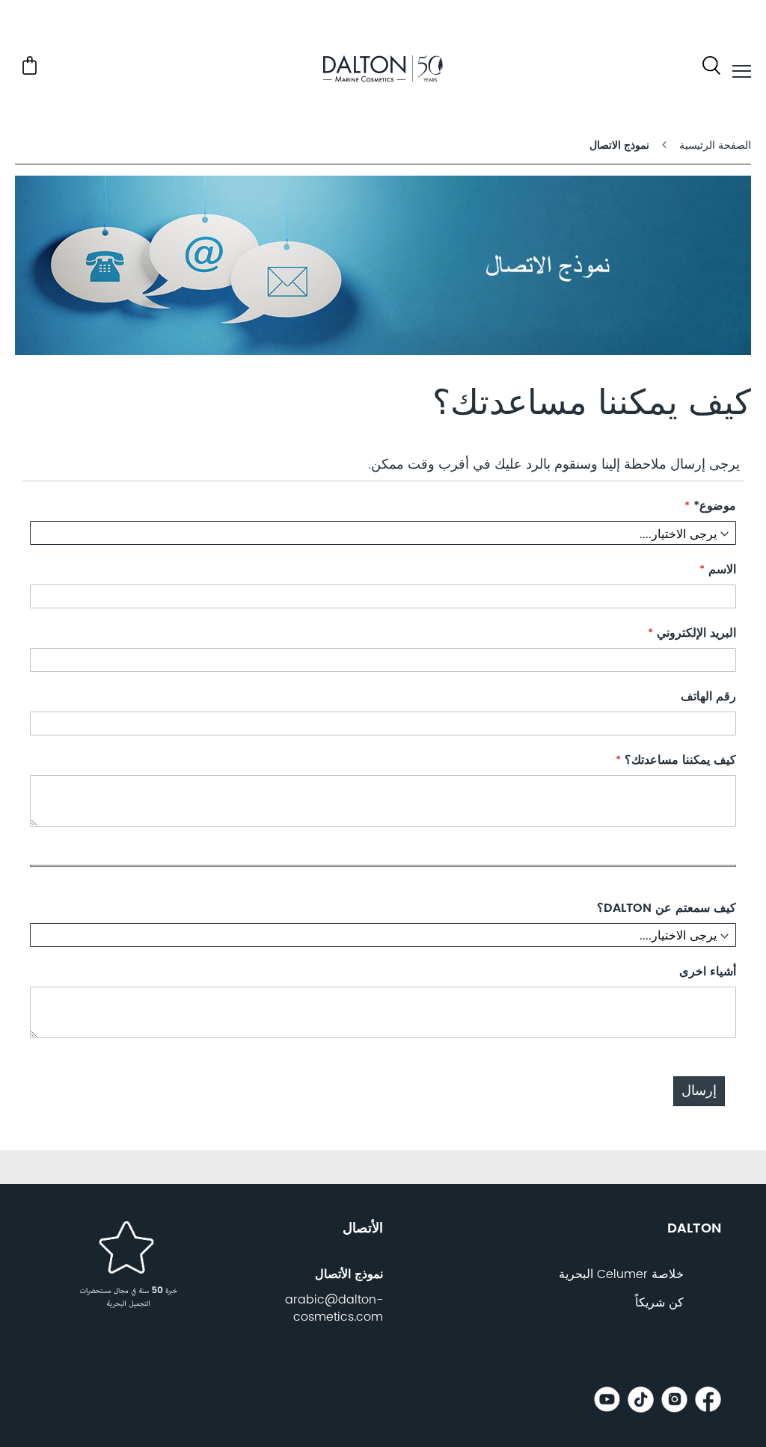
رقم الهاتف (708, 697)
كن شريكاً (659, 1302)
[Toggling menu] (741, 71)
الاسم (720, 570)
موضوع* (713, 506)
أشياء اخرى (707, 972)
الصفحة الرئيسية (713, 145)
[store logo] (383, 71)
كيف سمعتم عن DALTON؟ (666, 908)
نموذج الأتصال (349, 1274)
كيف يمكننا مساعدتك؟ (678, 760)
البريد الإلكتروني (694, 633)
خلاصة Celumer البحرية (621, 1274)
